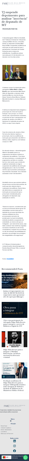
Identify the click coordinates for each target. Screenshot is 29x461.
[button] (14, 75)
